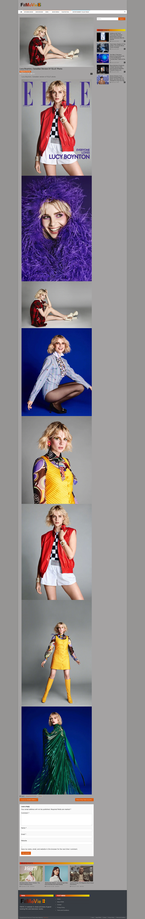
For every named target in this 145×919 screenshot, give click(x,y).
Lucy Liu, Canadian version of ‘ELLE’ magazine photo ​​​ (30, 799)
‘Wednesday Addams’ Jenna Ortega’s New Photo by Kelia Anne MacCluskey (56, 883)
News (46, 12)
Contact (59, 904)
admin (33, 73)
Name (24, 828)
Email (23, 834)
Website (24, 841)
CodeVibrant (45, 917)
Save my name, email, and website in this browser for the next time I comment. (49, 849)
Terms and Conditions (63, 910)
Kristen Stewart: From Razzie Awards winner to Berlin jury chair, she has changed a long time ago (117, 78)
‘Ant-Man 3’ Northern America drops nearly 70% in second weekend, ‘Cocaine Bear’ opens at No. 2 (117, 57)
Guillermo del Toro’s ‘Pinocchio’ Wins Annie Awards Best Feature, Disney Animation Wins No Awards (117, 36)
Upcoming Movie (28, 12)
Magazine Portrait (25, 71)
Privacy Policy (61, 907)
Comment (25, 813)
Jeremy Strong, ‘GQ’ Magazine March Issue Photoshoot (82, 883)
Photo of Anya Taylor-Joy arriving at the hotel (85, 799)
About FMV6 (60, 902)
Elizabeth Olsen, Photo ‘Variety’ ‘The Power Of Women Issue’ (30, 883)
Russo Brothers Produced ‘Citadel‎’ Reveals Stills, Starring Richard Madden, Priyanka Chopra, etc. (117, 68)
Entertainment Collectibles (81, 12)
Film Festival (65, 12)
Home (58, 899)
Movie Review (39, 12)
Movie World (55, 12)
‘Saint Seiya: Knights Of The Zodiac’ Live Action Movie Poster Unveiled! (117, 45)
